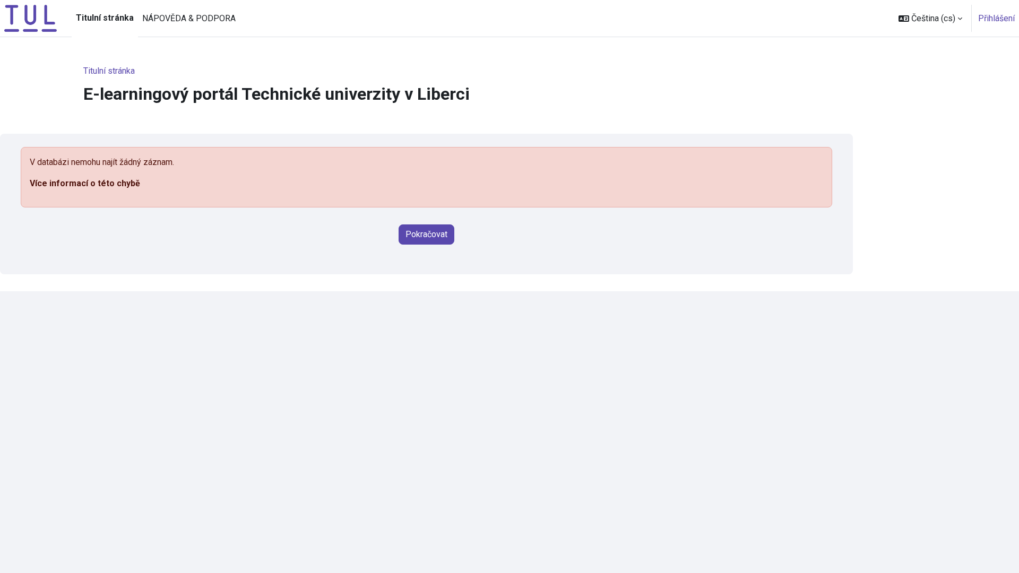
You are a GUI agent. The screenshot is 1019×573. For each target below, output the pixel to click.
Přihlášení (996, 18)
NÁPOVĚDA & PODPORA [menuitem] (189, 18)
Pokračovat (426, 234)
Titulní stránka (109, 71)
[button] (930, 18)
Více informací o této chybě (85, 183)
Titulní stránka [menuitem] (105, 18)
